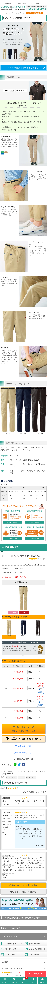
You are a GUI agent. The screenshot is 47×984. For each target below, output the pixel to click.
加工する (25, 738)
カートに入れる (23, 729)
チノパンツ (21, 777)
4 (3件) (42, 559)
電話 (33, 982)
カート (24, 980)
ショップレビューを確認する (25, 892)
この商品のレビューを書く (36, 792)
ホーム (42, 982)
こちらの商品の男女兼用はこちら (23, 68)
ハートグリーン (31, 777)
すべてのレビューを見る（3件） (24, 885)
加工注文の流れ (25, 746)
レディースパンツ (11, 777)
